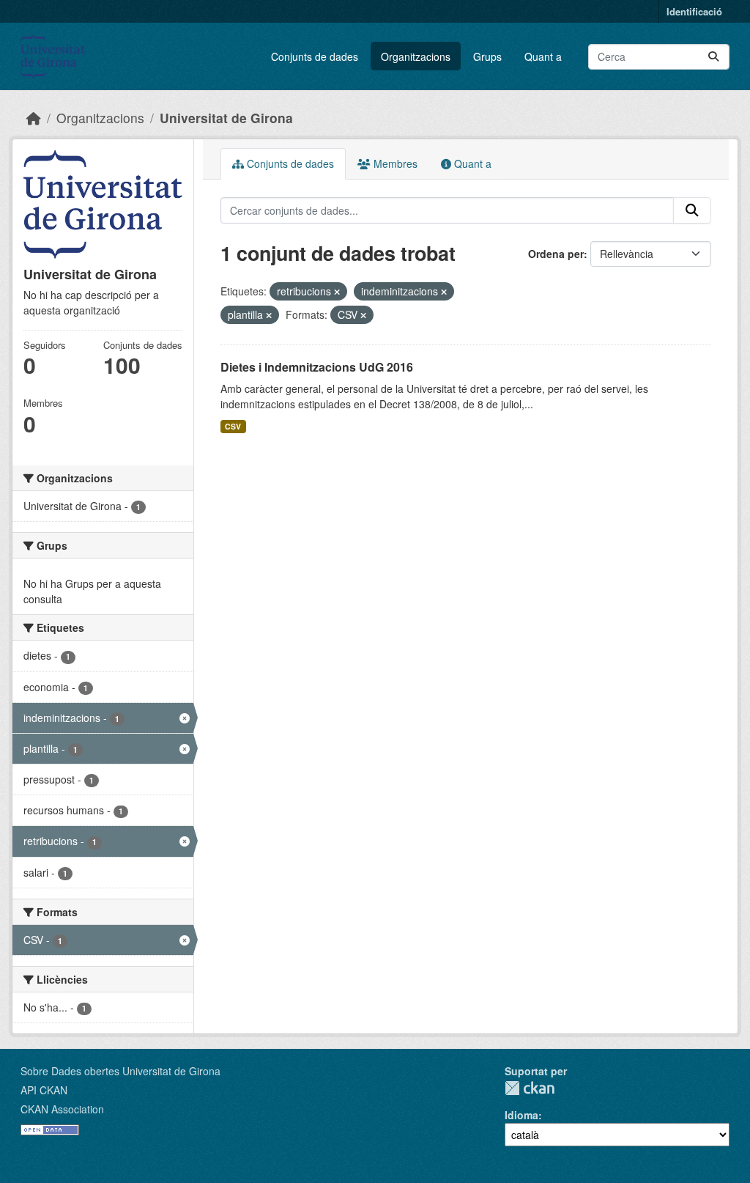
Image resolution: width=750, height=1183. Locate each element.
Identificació (694, 11)
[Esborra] (337, 292)
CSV (233, 426)
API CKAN (44, 1090)
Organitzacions (415, 56)
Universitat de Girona (226, 117)
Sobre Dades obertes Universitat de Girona (120, 1071)
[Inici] (33, 117)
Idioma (521, 1115)
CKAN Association (62, 1109)
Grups (487, 56)
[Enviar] (713, 57)
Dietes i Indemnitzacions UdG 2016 (316, 366)
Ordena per (556, 253)
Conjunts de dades (314, 56)
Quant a (543, 56)
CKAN (529, 1088)
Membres (394, 163)
